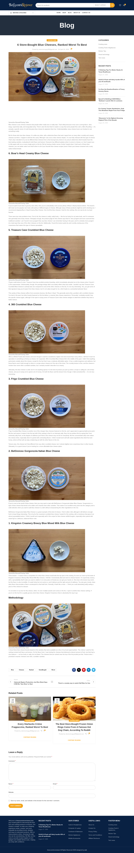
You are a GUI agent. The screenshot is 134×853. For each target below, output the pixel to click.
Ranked (31, 670)
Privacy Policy (92, 831)
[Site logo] (21, 5)
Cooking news (52, 40)
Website (11, 792)
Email (55, 784)
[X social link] (79, 670)
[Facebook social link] (74, 670)
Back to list (52, 682)
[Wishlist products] (120, 5)
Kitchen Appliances (74, 835)
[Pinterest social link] (84, 670)
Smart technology (103, 54)
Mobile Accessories (74, 838)
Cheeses (21, 670)
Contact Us (91, 828)
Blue (12, 670)
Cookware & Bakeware (75, 831)
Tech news (101, 58)
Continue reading (29, 737)
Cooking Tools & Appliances (107, 47)
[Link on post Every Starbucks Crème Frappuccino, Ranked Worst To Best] (30, 709)
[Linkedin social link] (89, 670)
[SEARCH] (112, 5)
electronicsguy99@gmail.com (48, 49)
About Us (91, 825)
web (85, 850)
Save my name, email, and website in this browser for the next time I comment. (35, 800)
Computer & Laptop (74, 828)
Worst (53, 670)
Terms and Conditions (95, 835)
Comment (12, 761)
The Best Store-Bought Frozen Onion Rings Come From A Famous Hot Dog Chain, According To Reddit (74, 727)
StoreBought (42, 670)
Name (11, 784)
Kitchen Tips (102, 51)
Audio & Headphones (75, 825)
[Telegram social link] (94, 670)
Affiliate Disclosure (94, 838)
